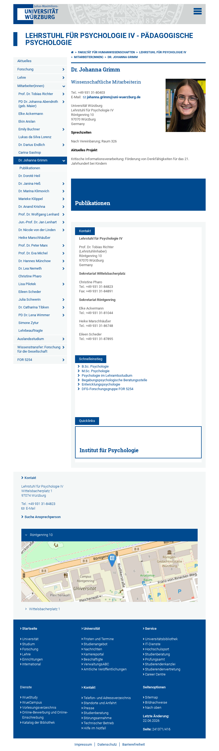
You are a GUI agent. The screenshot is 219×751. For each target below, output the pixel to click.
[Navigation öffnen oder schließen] (198, 11)
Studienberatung (157, 654)
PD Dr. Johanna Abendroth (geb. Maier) (38, 104)
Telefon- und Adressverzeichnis (107, 698)
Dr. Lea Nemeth (30, 268)
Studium (28, 644)
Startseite (29, 629)
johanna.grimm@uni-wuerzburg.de (113, 97)
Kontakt (30, 478)
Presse (89, 708)
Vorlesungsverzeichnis (39, 707)
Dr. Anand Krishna (31, 207)
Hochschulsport (157, 649)
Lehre (21, 78)
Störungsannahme (98, 718)
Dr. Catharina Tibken (33, 307)
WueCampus (32, 702)
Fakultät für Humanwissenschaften (106, 52)
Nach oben (153, 707)
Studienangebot (95, 644)
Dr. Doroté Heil (29, 176)
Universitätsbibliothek (161, 639)
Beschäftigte (93, 659)
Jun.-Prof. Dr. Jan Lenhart (37, 222)
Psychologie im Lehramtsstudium (106, 375)
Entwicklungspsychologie (100, 384)
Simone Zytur (28, 323)
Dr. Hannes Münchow (34, 261)
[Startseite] (72, 52)
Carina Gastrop (29, 152)
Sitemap (151, 697)
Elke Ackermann (30, 114)
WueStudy (30, 697)
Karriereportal (94, 654)
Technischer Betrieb (99, 723)
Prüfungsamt (155, 659)
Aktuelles (24, 61)
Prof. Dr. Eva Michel (33, 253)
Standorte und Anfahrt (100, 703)
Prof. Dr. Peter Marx (33, 245)
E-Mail (30, 508)
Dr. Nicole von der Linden (37, 230)
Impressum (83, 744)
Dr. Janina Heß (29, 184)
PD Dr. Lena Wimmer (34, 315)
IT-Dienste (153, 644)
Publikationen (29, 168)
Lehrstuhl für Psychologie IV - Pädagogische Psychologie (109, 39)
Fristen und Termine (99, 639)
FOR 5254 (24, 360)
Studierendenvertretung (162, 669)
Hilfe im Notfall (95, 728)
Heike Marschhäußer (34, 238)
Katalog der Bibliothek (38, 722)
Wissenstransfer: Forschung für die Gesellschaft (38, 349)
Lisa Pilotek (27, 284)
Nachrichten (93, 649)
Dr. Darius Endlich (31, 145)
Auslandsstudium (30, 339)
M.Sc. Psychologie (95, 371)
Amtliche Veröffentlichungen (105, 669)
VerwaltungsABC (96, 664)
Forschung (25, 69)
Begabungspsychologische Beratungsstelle (114, 380)
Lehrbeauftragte (30, 331)
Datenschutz (107, 744)
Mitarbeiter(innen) (30, 86)
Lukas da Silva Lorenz (34, 137)
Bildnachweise (156, 702)
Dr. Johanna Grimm (32, 160)
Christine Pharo (29, 276)
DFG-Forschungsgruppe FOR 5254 (107, 389)
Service (151, 629)
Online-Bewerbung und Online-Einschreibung (45, 714)
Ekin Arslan (26, 121)
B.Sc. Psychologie (95, 366)
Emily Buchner (29, 129)
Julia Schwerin (29, 299)
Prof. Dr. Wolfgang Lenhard (38, 214)
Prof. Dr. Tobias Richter (35, 94)
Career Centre (155, 674)
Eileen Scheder (29, 292)
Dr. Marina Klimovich (33, 191)
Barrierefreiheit (133, 744)
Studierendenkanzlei (160, 664)
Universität (30, 639)
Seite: (147, 729)
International (31, 664)
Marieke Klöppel (30, 199)
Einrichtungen (32, 659)
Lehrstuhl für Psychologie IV (162, 52)
